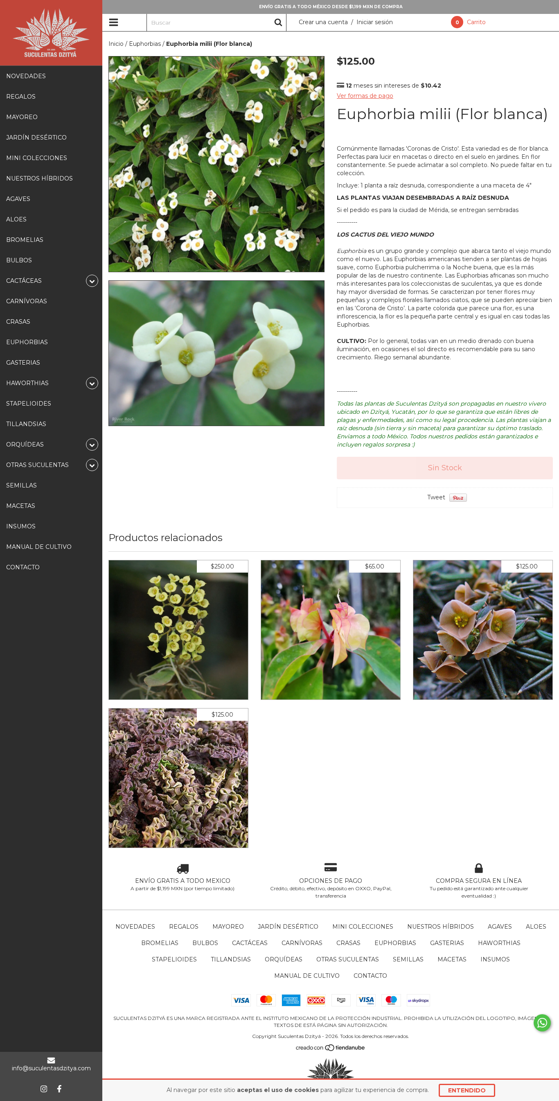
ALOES (16, 219)
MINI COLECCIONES (36, 158)
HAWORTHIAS (499, 943)
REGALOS (21, 96)
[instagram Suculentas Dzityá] (44, 1089)
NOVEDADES (26, 76)
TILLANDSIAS (26, 424)
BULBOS (19, 260)
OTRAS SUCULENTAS (347, 959)
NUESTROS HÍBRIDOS (39, 178)
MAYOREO (22, 117)
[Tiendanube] (331, 1050)
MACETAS (20, 506)
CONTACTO (23, 567)
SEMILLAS (21, 485)
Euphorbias (145, 43)
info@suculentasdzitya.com (51, 1068)
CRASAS (18, 321)
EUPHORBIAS (27, 342)
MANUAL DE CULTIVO (39, 546)
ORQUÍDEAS (283, 959)
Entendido (467, 1090)
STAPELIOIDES (28, 403)
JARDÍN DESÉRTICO (36, 137)
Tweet (436, 497)
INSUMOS (21, 526)
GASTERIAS (23, 362)
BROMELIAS (24, 240)
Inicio (116, 43)
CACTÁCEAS (250, 943)
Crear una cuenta (323, 22)
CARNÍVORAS (26, 301)
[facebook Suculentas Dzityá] (59, 1089)
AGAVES (18, 199)
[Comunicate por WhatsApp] (542, 1022)
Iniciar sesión (374, 22)
